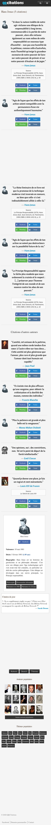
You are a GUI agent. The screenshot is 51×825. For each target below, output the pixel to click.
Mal (31, 741)
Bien (15, 733)
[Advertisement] (25, 157)
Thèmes (34, 671)
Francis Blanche (30, 399)
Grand (37, 737)
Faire (25, 733)
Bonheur (11, 746)
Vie (30, 733)
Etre (20, 733)
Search (24, 671)
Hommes (43, 733)
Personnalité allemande (25, 582)
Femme (23, 737)
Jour (36, 741)
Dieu (14, 741)
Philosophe (11, 582)
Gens (11, 737)
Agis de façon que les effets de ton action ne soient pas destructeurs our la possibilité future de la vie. (28, 243)
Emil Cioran (30, 458)
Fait (10, 733)
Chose (30, 737)
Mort (41, 741)
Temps (17, 737)
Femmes (26, 741)
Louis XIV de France (29, 486)
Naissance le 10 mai (29, 587)
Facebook (5, 822)
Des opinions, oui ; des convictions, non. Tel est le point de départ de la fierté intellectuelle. (29, 451)
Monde (35, 733)
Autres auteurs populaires (24, 717)
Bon (19, 741)
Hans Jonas (29, 65)
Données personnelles (18, 822)
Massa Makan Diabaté (30, 427)
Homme (5, 737)
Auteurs (14, 671)
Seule (4, 746)
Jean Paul (30, 365)
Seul (42, 737)
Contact (31, 822)
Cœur (9, 741)
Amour (4, 733)
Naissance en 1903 (13, 587)
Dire (3, 741)
